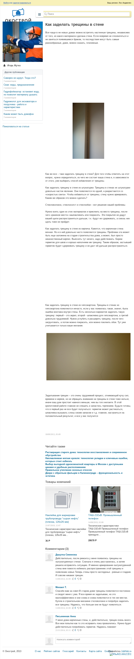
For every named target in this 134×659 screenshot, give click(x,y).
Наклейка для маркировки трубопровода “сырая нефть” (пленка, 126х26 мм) (62, 518)
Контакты (81, 651)
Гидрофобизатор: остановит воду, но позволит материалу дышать (21, 93)
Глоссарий (68, 651)
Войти (6, 3)
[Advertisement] (88, 72)
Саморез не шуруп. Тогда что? (20, 78)
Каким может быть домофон (19, 114)
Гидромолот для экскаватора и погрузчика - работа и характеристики (20, 104)
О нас (38, 651)
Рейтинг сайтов (52, 651)
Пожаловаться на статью (16, 126)
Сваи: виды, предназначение (19, 84)
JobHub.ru (126, 651)
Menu (39, 14)
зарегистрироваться (22, 3)
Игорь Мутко (14, 65)
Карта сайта (95, 651)
